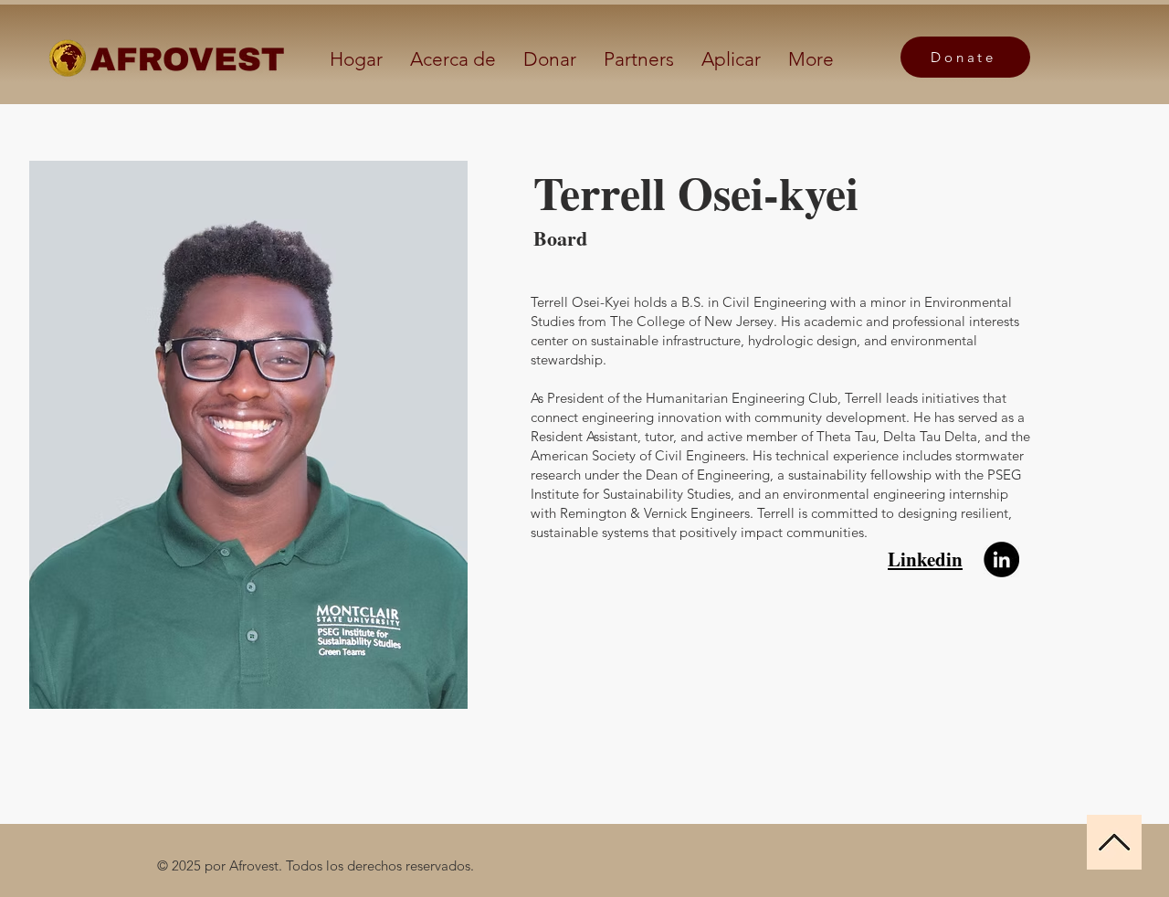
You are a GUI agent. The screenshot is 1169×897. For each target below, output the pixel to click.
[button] (639, 59)
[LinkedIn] (1001, 559)
